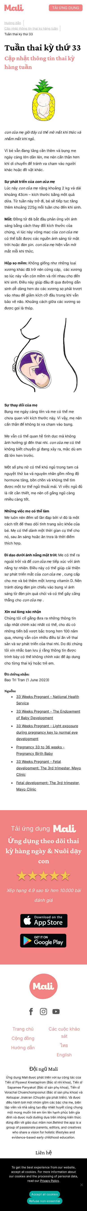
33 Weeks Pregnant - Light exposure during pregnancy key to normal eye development (47, 732)
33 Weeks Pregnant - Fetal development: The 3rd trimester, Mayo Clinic (48, 768)
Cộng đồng (23, 1038)
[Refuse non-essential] (81, 1184)
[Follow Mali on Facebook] (31, 1014)
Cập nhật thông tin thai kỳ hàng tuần (31, 28)
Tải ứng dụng (65, 8)
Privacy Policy (49, 1180)
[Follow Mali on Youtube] (56, 1014)
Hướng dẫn (12, 23)
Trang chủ (22, 1029)
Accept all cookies (44, 1194)
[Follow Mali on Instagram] (43, 1014)
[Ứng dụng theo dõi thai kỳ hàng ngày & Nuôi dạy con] (26, 7)
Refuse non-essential (44, 1201)
